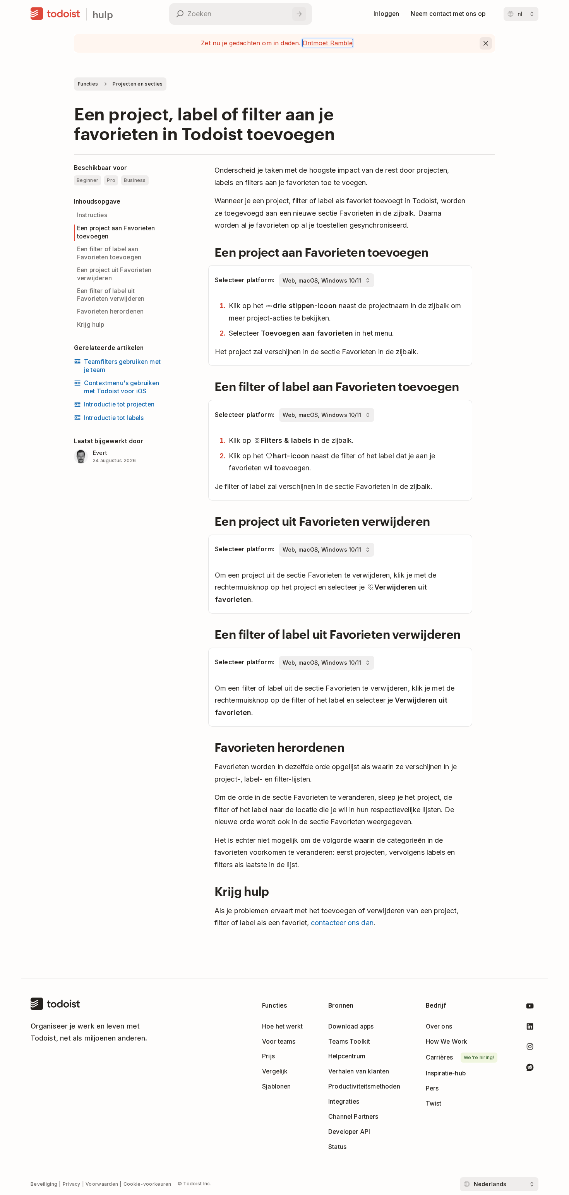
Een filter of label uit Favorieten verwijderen (110, 295)
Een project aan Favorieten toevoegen (116, 232)
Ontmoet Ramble (328, 43)
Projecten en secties (138, 84)
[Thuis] (55, 14)
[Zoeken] (299, 14)
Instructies (92, 215)
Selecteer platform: (244, 280)
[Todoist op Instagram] (529, 1048)
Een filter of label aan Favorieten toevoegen (109, 253)
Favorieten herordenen (110, 311)
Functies (88, 84)
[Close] (486, 43)
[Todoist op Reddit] (529, 1068)
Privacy (72, 1184)
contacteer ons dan (342, 923)
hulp (103, 14)
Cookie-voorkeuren (147, 1184)
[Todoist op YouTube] (529, 1007)
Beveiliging (44, 1184)
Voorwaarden (102, 1184)
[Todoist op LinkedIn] (529, 1028)
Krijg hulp (91, 324)
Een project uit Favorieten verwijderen (114, 274)
